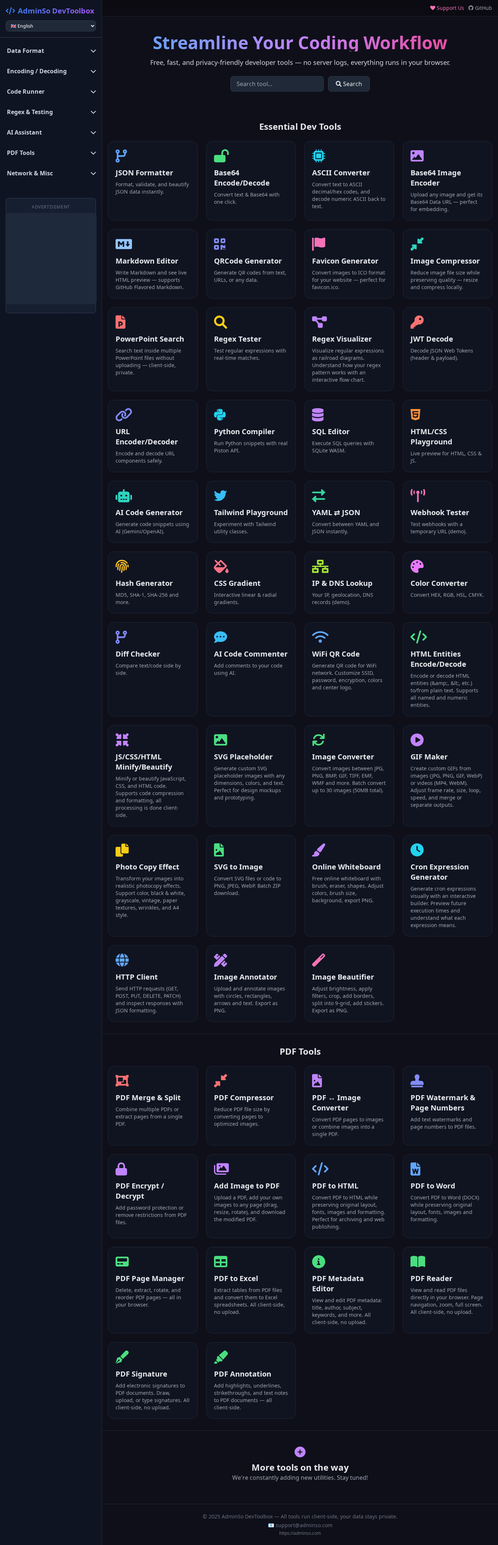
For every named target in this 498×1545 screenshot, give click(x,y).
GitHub (483, 7)
